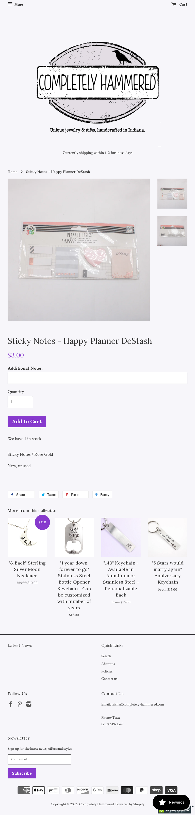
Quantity (16, 392)
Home (12, 171)
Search (106, 656)
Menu (18, 4)
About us (108, 663)
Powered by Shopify (129, 804)
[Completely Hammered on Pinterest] (19, 705)
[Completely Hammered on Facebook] (10, 705)
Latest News (20, 645)
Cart (182, 4)
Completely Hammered (96, 804)
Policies (106, 671)
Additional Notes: (25, 368)
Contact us (109, 678)
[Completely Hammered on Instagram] (28, 705)
